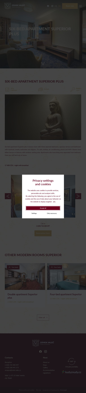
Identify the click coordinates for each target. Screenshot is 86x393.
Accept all (43, 208)
